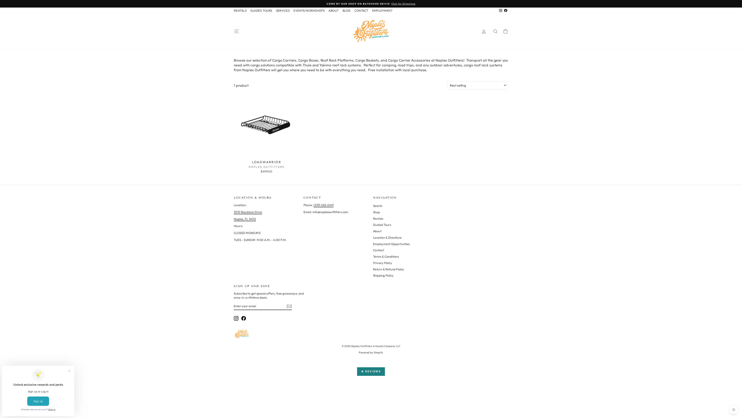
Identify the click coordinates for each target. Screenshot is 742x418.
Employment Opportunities (391, 244)
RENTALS (240, 10)
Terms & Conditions (386, 256)
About (377, 231)
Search (377, 206)
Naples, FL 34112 (245, 219)
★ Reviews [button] (371, 371)
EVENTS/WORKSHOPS (309, 10)
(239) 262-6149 (324, 205)
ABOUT (333, 10)
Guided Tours (382, 225)
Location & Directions (387, 237)
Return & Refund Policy (388, 269)
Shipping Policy (383, 275)
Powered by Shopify (371, 352)
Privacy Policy (382, 263)
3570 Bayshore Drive (248, 212)
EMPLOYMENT (382, 10)
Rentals (378, 218)
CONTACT (361, 10)
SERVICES (283, 10)
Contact (378, 250)
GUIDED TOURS (261, 10)
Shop (376, 212)
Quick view (266, 154)
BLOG (347, 10)
